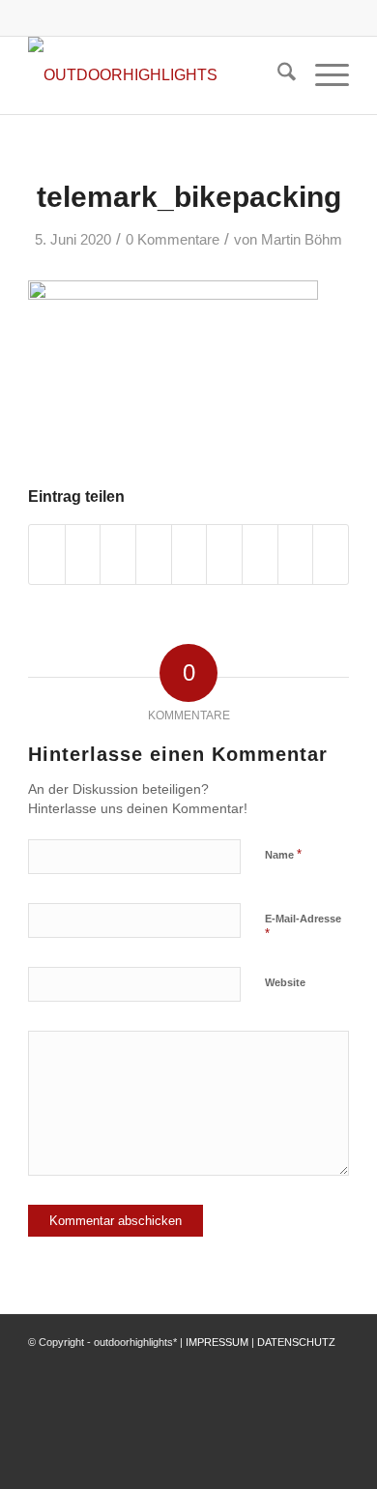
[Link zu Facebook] (276, 1364)
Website (285, 982)
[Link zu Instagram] (305, 1364)
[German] (258, 14)
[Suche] (277, 75)
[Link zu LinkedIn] (334, 1364)
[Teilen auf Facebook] (47, 554)
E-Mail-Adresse (303, 927)
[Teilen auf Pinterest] (153, 554)
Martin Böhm (301, 240)
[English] (235, 14)
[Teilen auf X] (83, 554)
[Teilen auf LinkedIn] (189, 554)
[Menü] (322, 75)
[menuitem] (277, 75)
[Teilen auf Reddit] (295, 554)
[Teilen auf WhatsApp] (118, 554)
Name (283, 854)
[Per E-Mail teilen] (330, 554)
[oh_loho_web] (156, 75)
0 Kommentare (172, 240)
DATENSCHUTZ (296, 1342)
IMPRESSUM (217, 1342)
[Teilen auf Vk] (260, 554)
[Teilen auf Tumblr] (224, 554)
